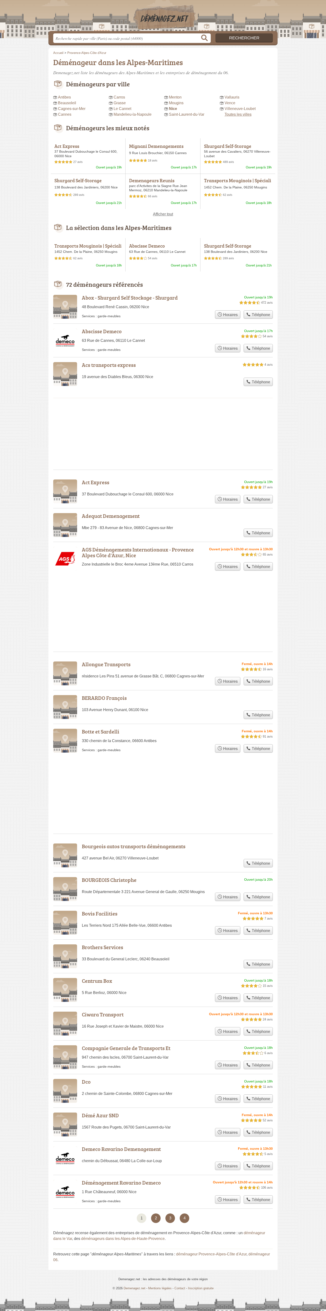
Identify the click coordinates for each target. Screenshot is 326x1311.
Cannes (64, 114)
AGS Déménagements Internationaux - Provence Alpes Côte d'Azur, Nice (138, 552)
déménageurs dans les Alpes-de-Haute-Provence (123, 1239)
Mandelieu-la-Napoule (133, 114)
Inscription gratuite (201, 1288)
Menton (175, 97)
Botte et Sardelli (100, 731)
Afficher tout (163, 214)
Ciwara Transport (103, 1014)
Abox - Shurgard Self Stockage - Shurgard (130, 297)
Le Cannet (122, 109)
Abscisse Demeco (147, 245)
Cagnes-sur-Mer (71, 109)
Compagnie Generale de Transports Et (126, 1048)
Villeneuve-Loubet (240, 109)
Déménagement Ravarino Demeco (121, 1182)
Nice (173, 109)
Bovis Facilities (99, 913)
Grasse (120, 103)
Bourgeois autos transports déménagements (133, 846)
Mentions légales (160, 1288)
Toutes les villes (238, 114)
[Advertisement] (163, 782)
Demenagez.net (163, 17)
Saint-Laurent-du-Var (186, 114)
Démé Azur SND (100, 1115)
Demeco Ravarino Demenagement (121, 1149)
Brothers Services (102, 947)
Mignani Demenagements (156, 146)
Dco (86, 1081)
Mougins (176, 103)
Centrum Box (97, 980)
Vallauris (232, 97)
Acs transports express (109, 365)
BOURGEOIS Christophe (109, 880)
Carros (119, 97)
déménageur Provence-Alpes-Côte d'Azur (211, 1254)
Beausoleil (67, 103)
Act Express (66, 146)
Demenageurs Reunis (151, 180)
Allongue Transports (106, 664)
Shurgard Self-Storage (227, 146)
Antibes (64, 97)
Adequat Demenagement (111, 516)
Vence (230, 103)
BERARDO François (104, 698)
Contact (179, 1288)
